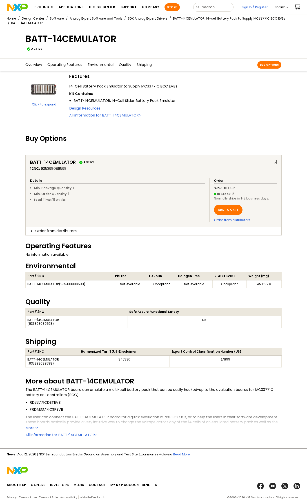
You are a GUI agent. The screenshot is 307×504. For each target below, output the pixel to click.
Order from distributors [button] (56, 230)
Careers (38, 485)
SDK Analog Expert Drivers (147, 18)
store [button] (172, 7)
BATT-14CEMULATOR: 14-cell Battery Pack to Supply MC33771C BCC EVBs (229, 18)
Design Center (33, 18)
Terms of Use (28, 497)
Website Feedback (92, 497)
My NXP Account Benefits (133, 485)
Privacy (12, 497)
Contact (97, 485)
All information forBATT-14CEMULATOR (104, 115)
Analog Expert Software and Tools (96, 18)
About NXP (16, 485)
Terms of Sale (48, 497)
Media (78, 485)
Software (57, 18)
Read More (181, 454)
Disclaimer (128, 351)
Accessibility (68, 497)
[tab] (153, 231)
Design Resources (84, 108)
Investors (59, 485)
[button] (281, 7)
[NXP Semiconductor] (17, 7)
